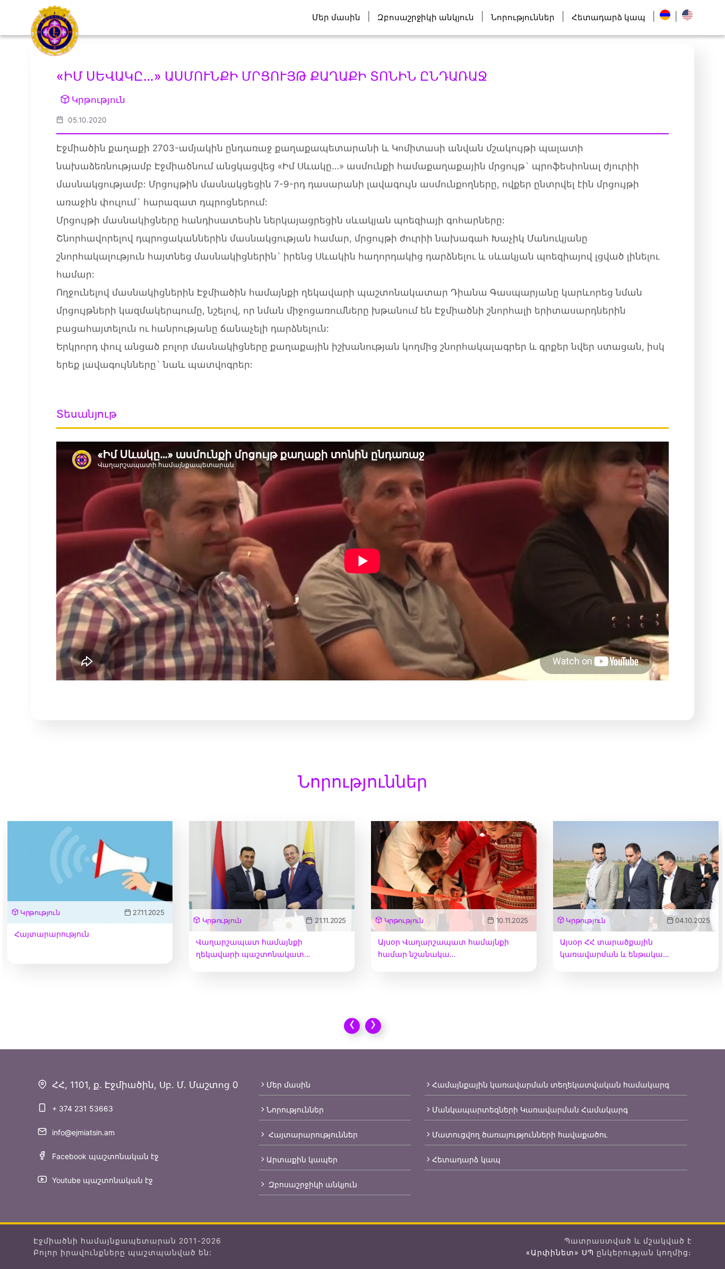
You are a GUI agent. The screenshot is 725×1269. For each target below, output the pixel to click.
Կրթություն (98, 99)
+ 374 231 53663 (82, 1108)
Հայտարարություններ (312, 1134)
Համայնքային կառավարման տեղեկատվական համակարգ (550, 1084)
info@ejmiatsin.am (83, 1132)
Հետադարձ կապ (608, 17)
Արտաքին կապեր (302, 1159)
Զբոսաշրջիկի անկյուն (425, 17)
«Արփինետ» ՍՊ (560, 1252)
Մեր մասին (336, 17)
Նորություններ (523, 17)
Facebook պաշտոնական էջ (105, 1156)
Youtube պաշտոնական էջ (102, 1180)
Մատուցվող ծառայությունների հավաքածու (519, 1134)
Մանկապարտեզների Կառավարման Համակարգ (530, 1109)
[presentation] (352, 1026)
